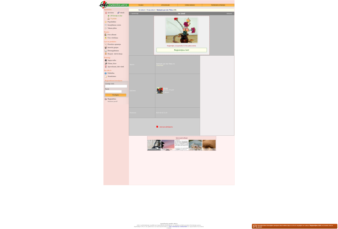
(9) (165, 64)
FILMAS (141, 5)
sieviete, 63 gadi (168, 89)
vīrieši (122, 13)
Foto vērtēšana (113, 38)
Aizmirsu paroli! (113, 101)
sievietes (111, 13)
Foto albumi (112, 35)
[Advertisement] (116, 144)
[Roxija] (160, 90)
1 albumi (166, 92)
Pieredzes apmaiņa (114, 44)
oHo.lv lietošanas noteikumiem (178, 226)
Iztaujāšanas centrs (114, 25)
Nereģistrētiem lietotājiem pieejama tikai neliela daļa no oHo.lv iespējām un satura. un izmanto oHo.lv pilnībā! (295, 226)
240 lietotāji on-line (116, 16)
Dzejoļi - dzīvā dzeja (115, 54)
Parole (107, 89)
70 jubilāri (113, 19)
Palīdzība (111, 73)
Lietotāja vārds (109, 84)
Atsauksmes (112, 76)
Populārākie (112, 22)
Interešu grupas (113, 47)
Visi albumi (141, 10)
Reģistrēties (112, 99)
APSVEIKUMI (165, 5)
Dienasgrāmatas (113, 51)
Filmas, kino (112, 63)
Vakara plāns (112, 28)
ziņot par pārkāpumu (166, 127)
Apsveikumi (116, 67)
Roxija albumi (151, 10)
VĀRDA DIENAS (190, 5)
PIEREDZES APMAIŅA (218, 5)
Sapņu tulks (112, 60)
